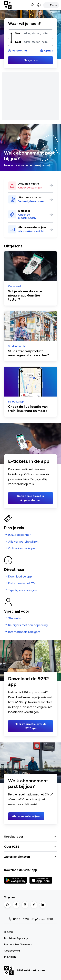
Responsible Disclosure (18, 944)
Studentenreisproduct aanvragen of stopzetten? (28, 353)
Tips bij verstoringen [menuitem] (22, 590)
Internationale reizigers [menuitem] (24, 632)
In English (10, 956)
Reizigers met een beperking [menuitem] (28, 625)
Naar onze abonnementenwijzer (25, 165)
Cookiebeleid (12, 950)
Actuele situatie (28, 183)
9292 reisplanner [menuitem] (19, 535)
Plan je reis (31, 60)
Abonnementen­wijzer (32, 227)
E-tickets (24, 210)
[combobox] (37, 33)
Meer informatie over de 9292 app (31, 726)
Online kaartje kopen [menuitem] (22, 548)
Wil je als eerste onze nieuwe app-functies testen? (25, 295)
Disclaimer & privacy (16, 938)
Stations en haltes (30, 197)
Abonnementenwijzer (26, 816)
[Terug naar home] (8, 5)
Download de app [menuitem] (20, 576)
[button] (51, 5)
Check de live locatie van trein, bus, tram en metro (28, 409)
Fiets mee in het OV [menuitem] (21, 583)
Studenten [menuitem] (15, 618)
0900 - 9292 (21, 919)
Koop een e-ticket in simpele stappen (30, 498)
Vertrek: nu (19, 50)
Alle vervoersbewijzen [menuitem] (23, 541)
